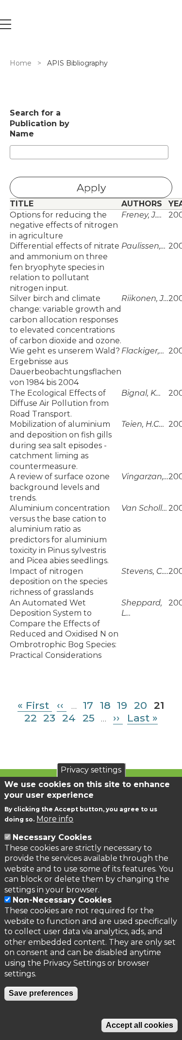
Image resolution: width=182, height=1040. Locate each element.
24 (69, 718)
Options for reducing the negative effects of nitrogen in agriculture (64, 225)
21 (159, 705)
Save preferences (41, 993)
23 (49, 718)
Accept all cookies (139, 1025)
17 (88, 705)
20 (140, 705)
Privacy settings (91, 769)
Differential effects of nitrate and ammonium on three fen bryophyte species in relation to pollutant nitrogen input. (64, 266)
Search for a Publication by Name (39, 123)
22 (30, 718)
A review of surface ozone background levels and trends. (60, 487)
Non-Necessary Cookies (62, 900)
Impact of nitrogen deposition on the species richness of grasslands (58, 582)
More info (54, 818)
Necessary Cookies (52, 837)
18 (105, 705)
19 (122, 705)
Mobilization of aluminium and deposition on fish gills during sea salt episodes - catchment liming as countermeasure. (61, 444)
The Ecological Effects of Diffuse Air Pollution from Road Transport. (59, 403)
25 (89, 718)
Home (21, 63)
